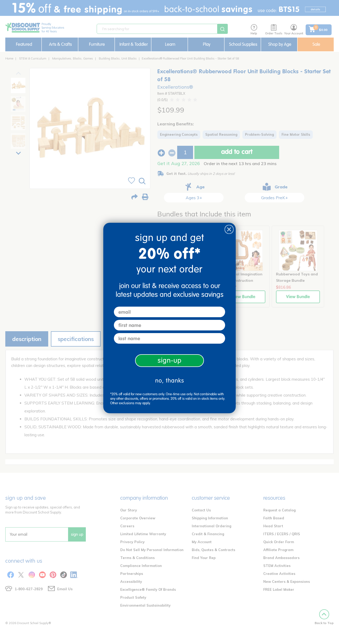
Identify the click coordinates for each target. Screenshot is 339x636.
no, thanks (169, 380)
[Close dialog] (229, 229)
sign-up (170, 360)
